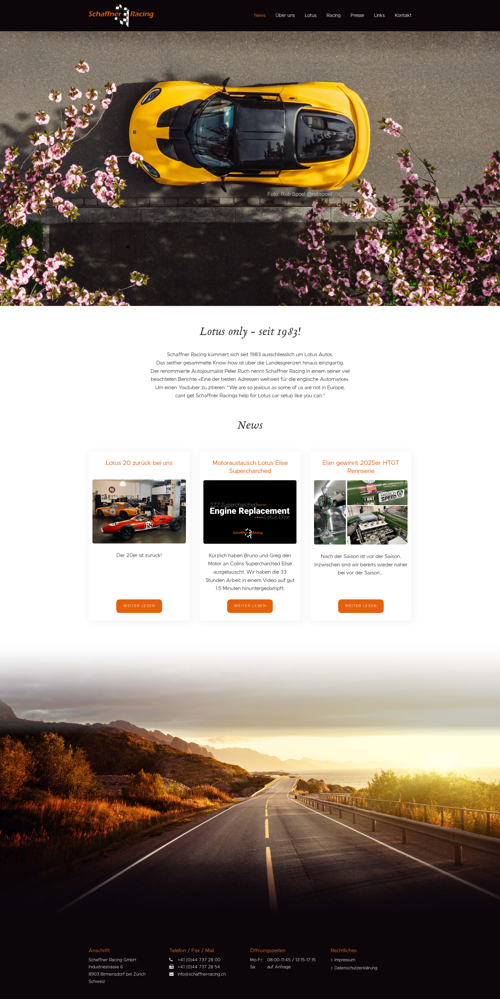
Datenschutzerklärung (355, 968)
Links (379, 15)
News (260, 15)
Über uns (285, 15)
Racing (334, 15)
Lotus (310, 15)
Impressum (344, 960)
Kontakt (403, 15)
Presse (357, 15)
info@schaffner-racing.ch (202, 974)
